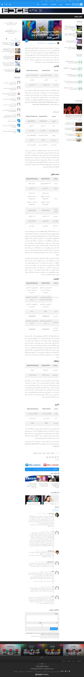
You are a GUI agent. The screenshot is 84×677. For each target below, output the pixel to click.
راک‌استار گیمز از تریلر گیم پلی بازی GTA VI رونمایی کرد (70, 41)
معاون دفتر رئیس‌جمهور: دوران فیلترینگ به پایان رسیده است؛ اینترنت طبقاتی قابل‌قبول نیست (8, 57)
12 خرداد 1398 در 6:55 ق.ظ (46, 586)
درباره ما (73, 661)
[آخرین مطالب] (15, 39)
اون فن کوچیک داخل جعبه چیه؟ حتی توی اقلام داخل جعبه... (9, 110)
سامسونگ (52, 453)
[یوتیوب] (51, 464)
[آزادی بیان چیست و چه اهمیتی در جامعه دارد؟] (78, 140)
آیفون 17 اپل (52, 1)
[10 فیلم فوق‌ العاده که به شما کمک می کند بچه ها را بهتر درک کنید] (33, 500)
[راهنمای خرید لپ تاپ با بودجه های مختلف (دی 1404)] (31, 650)
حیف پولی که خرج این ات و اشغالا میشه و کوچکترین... (10, 89)
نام (57, 623)
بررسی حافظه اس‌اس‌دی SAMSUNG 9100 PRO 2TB (70, 68)
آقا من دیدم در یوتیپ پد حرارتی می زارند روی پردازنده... (9, 105)
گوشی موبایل (78, 16)
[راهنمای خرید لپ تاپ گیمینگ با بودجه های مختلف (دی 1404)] (10, 650)
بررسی (60, 4)
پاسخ (53, 528)
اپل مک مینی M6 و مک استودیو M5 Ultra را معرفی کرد (70, 48)
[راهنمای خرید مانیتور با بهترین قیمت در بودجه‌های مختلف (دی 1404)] (52, 650)
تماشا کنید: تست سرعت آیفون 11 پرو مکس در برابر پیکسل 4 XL (43, 485)
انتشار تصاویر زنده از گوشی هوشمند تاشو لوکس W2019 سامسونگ (55, 485)
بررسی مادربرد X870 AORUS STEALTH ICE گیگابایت (72, 75)
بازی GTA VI (78, 1)
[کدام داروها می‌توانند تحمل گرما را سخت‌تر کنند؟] (50, 500)
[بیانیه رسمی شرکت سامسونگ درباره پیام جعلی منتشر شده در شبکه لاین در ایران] (30, 478)
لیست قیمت (44, 4)
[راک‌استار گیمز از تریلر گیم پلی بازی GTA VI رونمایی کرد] (79, 41)
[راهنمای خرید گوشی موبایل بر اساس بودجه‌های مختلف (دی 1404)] (73, 650)
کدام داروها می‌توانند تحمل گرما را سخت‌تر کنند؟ (50, 503)
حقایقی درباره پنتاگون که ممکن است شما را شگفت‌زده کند (69, 124)
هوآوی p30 (35, 453)
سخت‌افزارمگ (79, 661)
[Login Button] (2, 4)
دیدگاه (55, 510)
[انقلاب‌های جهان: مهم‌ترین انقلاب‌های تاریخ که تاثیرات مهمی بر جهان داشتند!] (73, 109)
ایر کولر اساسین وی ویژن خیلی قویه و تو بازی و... (9, 131)
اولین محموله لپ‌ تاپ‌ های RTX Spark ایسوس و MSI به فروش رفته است (8, 44)
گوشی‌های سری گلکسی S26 (61, 1)
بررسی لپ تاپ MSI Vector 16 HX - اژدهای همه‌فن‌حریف (70, 88)
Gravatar (47, 638)
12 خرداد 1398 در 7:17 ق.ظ (41, 562)
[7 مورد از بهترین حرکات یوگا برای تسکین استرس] (78, 134)
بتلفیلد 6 (46, 1)
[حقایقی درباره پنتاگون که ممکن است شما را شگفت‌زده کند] (78, 124)
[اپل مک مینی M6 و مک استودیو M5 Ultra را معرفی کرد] (79, 48)
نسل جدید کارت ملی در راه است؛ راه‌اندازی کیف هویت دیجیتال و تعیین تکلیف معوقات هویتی (42, 470)
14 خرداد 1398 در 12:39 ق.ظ (41, 551)
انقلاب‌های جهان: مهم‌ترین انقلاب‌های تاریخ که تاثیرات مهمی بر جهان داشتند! (73, 116)
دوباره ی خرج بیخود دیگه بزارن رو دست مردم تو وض (10, 83)
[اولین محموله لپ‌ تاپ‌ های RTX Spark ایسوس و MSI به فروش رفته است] (17, 44)
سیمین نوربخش (51, 43)
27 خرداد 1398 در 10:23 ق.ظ (42, 513)
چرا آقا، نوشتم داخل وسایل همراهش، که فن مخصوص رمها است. (9, 94)
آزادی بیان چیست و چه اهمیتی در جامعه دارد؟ (70, 139)
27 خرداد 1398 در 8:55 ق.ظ (46, 531)
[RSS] (48, 674)
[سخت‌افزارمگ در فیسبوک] (40, 674)
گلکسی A (47, 453)
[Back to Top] (42, 664)
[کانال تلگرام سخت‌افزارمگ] (44, 674)
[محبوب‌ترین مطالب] (6, 39)
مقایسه (44, 453)
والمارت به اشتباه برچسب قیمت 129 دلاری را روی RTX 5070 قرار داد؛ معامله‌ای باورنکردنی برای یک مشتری (8, 51)
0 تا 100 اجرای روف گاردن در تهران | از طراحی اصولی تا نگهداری (69, 129)
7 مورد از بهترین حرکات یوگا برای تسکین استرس (70, 134)
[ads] (42, 10)
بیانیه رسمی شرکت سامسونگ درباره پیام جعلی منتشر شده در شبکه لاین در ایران (31, 485)
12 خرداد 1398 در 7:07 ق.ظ (45, 571)
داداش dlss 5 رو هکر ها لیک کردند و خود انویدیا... (9, 99)
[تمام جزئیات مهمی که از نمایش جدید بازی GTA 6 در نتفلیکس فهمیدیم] (79, 35)
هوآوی (40, 453)
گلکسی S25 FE (71, 1)
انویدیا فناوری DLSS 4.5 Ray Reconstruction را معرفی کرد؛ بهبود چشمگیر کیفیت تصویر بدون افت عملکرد (70, 28)
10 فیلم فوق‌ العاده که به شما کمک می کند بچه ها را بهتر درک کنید (33, 504)
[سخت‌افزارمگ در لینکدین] (36, 674)
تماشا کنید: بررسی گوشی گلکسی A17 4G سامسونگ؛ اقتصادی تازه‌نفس (70, 82)
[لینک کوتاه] (38, 43)
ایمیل (40, 623)
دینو (42, 1)
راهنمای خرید (53, 4)
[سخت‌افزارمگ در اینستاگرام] (42, 674)
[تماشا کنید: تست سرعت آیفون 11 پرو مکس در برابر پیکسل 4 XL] (42, 478)
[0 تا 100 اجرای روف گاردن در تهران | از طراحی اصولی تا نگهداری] (78, 129)
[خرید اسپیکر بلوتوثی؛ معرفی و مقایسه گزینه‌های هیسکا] (17, 70)
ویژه (38, 4)
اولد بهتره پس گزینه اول (12, 121)
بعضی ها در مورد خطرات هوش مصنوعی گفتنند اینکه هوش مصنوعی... (9, 116)
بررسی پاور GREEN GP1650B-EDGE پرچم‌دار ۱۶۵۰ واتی (71, 62)
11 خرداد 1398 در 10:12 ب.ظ (44, 596)
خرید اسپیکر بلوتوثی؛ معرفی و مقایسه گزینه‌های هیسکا (8, 70)
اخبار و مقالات (68, 4)
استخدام (63, 661)
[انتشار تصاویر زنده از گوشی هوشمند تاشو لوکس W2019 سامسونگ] (53, 478)
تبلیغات (68, 661)
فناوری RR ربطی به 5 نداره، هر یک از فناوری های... (9, 126)
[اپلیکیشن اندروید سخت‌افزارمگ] (46, 674)
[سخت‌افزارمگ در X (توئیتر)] (38, 674)
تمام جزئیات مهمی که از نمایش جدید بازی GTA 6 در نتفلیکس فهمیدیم (70, 35)
